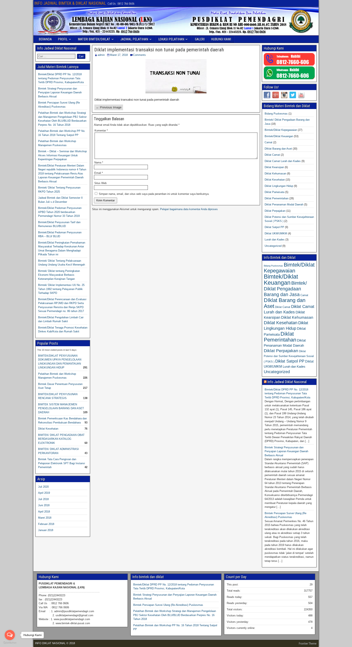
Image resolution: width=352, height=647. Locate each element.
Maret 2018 (44, 517)
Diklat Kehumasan (275, 173)
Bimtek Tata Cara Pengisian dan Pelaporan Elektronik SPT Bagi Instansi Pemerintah (61, 463)
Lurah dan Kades (275, 239)
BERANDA (45, 39)
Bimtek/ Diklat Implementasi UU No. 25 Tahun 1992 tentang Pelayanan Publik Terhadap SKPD (61, 288)
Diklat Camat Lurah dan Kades (283, 161)
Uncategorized (273, 245)
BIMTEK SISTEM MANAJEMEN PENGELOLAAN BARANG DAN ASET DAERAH (61, 408)
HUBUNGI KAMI (221, 39)
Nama (98, 162)
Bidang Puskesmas (276, 113)
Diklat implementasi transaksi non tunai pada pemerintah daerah (159, 50)
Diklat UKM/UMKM (276, 233)
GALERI (200, 39)
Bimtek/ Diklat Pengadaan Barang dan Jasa (285, 288)
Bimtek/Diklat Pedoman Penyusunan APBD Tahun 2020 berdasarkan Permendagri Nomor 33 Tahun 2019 (59, 211)
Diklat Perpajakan (275, 210)
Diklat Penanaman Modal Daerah (284, 204)
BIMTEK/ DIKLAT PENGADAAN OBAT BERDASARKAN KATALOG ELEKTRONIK (61, 438)
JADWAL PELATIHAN (134, 39)
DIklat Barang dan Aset (278, 148)
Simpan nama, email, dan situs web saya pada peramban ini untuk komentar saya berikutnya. (154, 193)
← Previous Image (108, 107)
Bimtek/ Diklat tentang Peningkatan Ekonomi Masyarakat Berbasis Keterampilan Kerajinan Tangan (59, 274)
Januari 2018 (45, 530)
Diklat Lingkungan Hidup (279, 185)
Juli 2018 (43, 499)
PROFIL (63, 39)
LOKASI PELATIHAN (171, 39)
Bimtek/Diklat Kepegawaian (281, 129)
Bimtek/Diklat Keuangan (279, 136)
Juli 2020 (43, 486)
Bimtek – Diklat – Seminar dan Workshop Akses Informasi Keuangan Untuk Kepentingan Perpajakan (62, 155)
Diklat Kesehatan (48, 428)
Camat (268, 142)
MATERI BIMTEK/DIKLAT (94, 39)
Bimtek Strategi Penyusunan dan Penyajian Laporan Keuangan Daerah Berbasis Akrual (60, 92)
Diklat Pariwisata (274, 192)
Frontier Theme (308, 643)
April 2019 (44, 492)
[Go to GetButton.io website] (9, 642)
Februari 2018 (46, 524)
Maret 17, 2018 (119, 54)
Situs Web (100, 183)
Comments (139, 54)
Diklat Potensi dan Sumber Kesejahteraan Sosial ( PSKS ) (289, 356)
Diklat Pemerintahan (276, 198)
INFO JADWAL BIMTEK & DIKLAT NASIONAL (70, 3)
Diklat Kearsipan (274, 167)
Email (98, 172)
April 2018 (44, 511)
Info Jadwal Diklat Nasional (287, 382)
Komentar (101, 130)
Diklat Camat (272, 154)
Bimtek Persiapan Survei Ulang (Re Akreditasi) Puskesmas (168, 604)
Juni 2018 (44, 505)
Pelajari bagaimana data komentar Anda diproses (189, 209)
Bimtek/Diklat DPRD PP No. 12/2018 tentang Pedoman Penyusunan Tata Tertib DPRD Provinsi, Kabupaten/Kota (61, 78)
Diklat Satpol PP (274, 227)
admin (101, 54)
